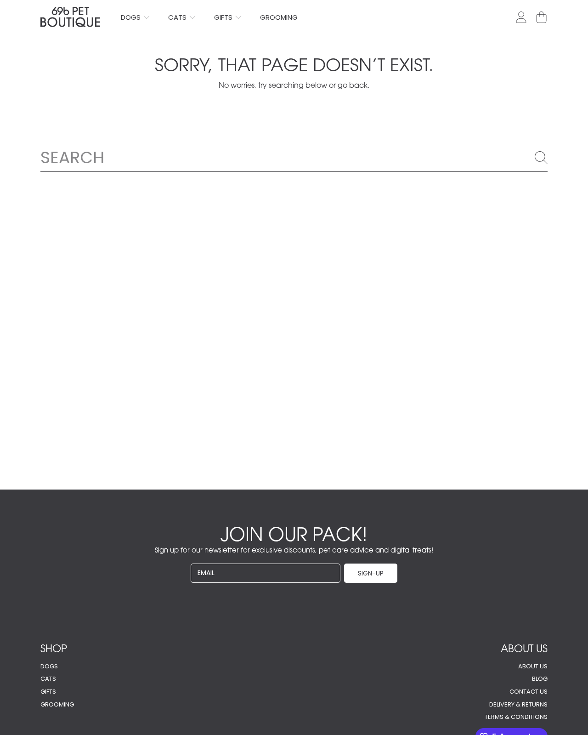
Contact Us (528, 691)
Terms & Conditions (516, 716)
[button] (541, 17)
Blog (540, 678)
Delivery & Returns (518, 704)
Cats (178, 17)
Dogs (131, 17)
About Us (533, 666)
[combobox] (294, 157)
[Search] (541, 158)
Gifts (224, 17)
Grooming (57, 704)
